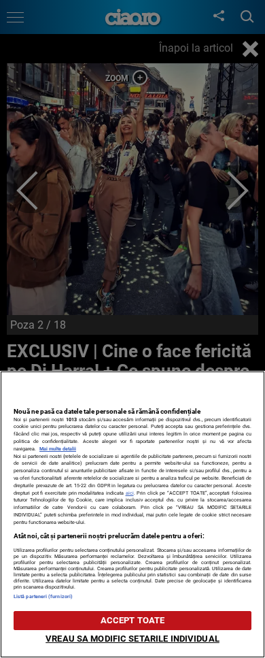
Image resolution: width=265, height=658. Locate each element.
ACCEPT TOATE (133, 620)
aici (130, 493)
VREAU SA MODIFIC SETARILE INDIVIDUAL (132, 639)
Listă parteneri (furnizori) (43, 596)
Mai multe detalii (57, 449)
